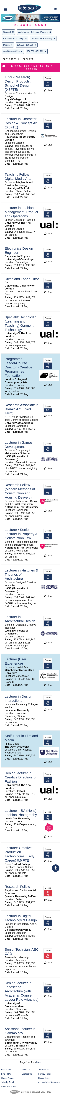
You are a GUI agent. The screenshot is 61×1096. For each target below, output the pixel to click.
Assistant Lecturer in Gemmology (20, 1031)
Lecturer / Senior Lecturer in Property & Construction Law (21, 534)
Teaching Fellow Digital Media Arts (18, 177)
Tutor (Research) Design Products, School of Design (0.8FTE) (18, 83)
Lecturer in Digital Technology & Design (21, 918)
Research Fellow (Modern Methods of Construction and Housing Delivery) (20, 491)
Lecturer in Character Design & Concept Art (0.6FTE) (21, 123)
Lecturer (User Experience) (15, 661)
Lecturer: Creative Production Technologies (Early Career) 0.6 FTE (19, 854)
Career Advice (7, 1078)
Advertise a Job (8, 1086)
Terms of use (44, 1069)
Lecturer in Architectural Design (20, 619)
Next (38, 1062)
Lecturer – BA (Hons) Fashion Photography (21, 813)
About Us (26, 1069)
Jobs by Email (7, 1082)
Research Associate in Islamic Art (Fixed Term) (21, 409)
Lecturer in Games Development (19, 445)
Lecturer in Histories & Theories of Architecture (21, 574)
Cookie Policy (44, 1078)
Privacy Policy (44, 1074)
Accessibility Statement (49, 1082)
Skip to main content (12, 2)
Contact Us (27, 1074)
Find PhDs (6, 1074)
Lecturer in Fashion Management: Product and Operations (21, 212)
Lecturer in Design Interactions (18, 699)
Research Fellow (17, 887)
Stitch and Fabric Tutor (22, 279)
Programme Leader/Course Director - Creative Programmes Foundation (18, 367)
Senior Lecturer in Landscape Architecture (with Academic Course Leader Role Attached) (21, 991)
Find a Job (6, 1069)
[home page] (29, 12)
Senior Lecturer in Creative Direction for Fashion (21, 777)
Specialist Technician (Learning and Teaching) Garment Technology (20, 323)
